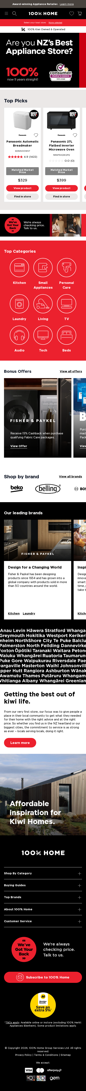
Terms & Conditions (46, 1055)
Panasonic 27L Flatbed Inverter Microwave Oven (61, 145)
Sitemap (66, 1055)
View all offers (71, 371)
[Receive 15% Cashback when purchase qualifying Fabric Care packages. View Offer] (37, 417)
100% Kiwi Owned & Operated (46, 29)
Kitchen (14, 613)
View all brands (70, 476)
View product (22, 188)
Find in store (22, 196)
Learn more (20, 742)
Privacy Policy (23, 1055)
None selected (55, 22)
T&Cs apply (12, 1022)
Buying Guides (15, 885)
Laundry (29, 613)
